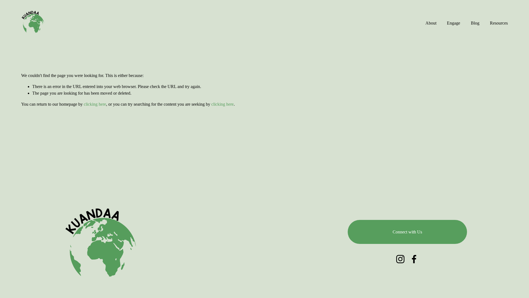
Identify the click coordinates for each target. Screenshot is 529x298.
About (430, 23)
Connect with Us (407, 232)
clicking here (95, 104)
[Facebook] (414, 259)
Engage (453, 23)
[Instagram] (400, 259)
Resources (499, 23)
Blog (475, 23)
